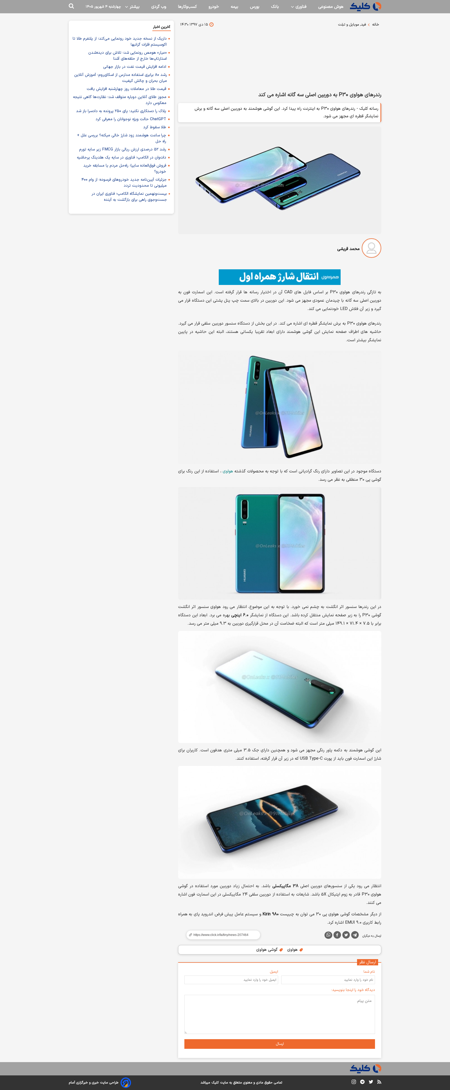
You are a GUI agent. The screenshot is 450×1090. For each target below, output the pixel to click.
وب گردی (158, 7)
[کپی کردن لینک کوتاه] (221, 935)
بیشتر (134, 7)
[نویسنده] (371, 249)
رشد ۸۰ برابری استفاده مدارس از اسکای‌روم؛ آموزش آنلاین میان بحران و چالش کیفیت (120, 78)
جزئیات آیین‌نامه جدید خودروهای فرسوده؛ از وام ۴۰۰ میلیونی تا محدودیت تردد (124, 183)
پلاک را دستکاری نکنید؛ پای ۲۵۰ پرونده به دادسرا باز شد (121, 111)
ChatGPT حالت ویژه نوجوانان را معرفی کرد (131, 119)
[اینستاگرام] (354, 1083)
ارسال (280, 1044)
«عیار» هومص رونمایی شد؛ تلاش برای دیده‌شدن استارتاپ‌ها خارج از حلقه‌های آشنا (127, 56)
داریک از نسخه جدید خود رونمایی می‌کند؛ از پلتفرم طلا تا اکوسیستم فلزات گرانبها (120, 42)
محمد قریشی (348, 249)
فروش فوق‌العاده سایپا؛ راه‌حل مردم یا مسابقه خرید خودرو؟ (124, 169)
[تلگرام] (355, 936)
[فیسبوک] (337, 936)
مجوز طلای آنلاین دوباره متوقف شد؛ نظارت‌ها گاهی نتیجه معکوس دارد (119, 100)
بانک (275, 7)
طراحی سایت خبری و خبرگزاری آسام (93, 1082)
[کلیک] (365, 6)
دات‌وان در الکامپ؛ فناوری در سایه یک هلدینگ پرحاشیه (121, 158)
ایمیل (274, 972)
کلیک (215, 1082)
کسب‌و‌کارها (187, 7)
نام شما (369, 972)
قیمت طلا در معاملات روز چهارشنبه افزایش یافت (126, 89)
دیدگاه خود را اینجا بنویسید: (353, 990)
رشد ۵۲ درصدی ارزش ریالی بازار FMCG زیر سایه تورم (122, 150)
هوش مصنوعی (330, 7)
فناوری (300, 7)
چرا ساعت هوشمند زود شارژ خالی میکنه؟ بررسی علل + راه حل (121, 138)
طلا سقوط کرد (154, 127)
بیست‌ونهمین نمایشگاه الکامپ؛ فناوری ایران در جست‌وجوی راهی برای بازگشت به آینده (129, 197)
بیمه (234, 7)
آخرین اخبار (161, 27)
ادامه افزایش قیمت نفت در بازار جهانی (134, 67)
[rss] (379, 1083)
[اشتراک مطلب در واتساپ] (328, 935)
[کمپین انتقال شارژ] (279, 277)
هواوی (228, 471)
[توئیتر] (346, 936)
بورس (254, 7)
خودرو (214, 7)
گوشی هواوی (267, 950)
